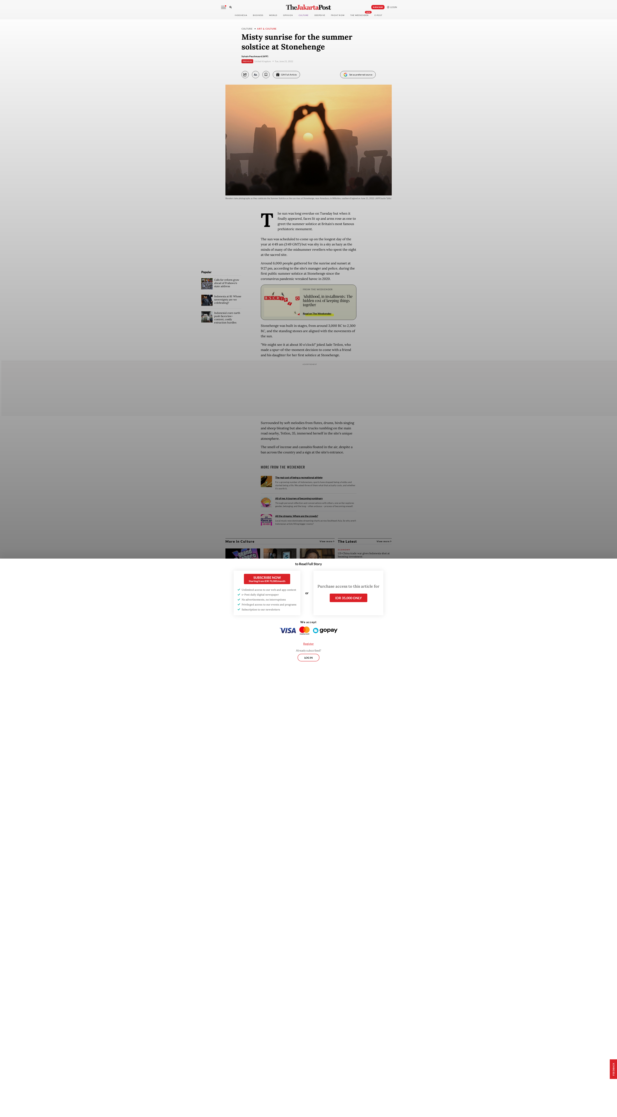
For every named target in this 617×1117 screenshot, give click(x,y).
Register (308, 643)
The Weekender (359, 15)
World (273, 15)
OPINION (288, 15)
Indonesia (241, 15)
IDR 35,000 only (348, 598)
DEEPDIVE (319, 15)
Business (258, 15)
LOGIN (393, 7)
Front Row (337, 15)
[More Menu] (223, 7)
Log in (308, 657)
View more (326, 541)
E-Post (378, 15)
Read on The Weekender (317, 313)
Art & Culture (267, 28)
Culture (247, 28)
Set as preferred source (360, 74)
